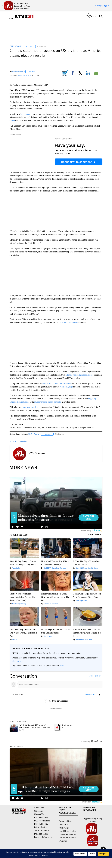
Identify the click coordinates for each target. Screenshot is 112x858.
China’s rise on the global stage (79, 375)
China (12, 120)
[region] (56, 708)
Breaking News (65, 821)
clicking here (17, 661)
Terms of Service (41, 830)
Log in (91, 676)
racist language (66, 387)
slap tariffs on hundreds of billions (57, 383)
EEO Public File (41, 817)
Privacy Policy (40, 827)
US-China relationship (68, 322)
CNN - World (33, 434)
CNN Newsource (18, 71)
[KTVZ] (25, 16)
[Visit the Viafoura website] (96, 741)
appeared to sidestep (31, 407)
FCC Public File (41, 824)
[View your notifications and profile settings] (99, 694)
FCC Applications (42, 821)
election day (26, 114)
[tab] (17, 694)
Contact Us (39, 814)
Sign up (98, 676)
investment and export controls (47, 402)
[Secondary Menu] (13, 16)
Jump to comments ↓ (18, 441)
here (62, 665)
